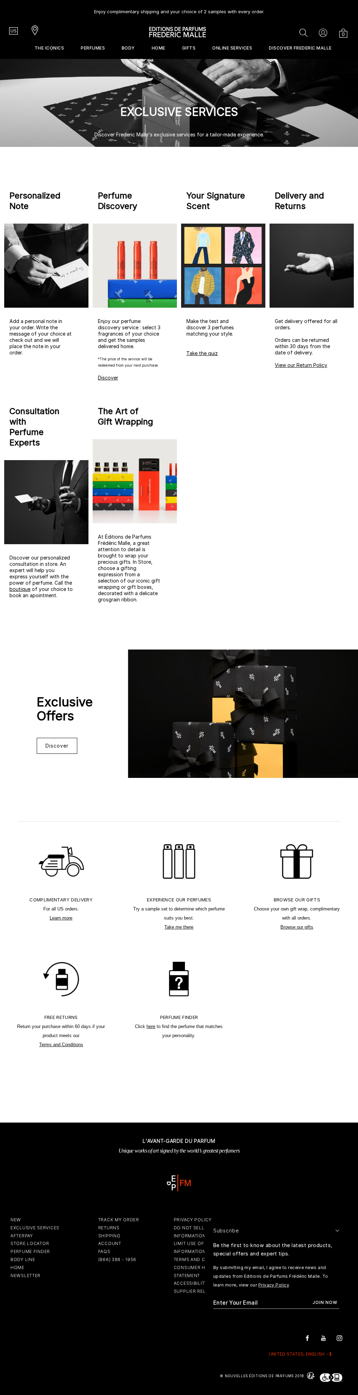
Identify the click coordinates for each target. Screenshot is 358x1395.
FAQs (104, 1251)
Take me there (178, 927)
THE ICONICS (49, 48)
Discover (108, 378)
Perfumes (93, 48)
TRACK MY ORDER (118, 1219)
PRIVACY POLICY (193, 1219)
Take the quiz (202, 353)
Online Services (232, 48)
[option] (179, 9)
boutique (19, 589)
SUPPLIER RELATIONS (198, 1291)
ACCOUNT (109, 1243)
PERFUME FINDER (30, 1251)
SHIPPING (109, 1235)
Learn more (61, 918)
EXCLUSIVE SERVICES (34, 1227)
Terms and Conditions (61, 1044)
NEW (15, 1219)
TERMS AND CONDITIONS (202, 1259)
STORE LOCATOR (29, 1243)
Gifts (188, 48)
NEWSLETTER (25, 1275)
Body (128, 48)
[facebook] (307, 1337)
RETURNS (109, 1227)
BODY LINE (22, 1259)
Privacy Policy (273, 1285)
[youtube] (323, 1337)
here (150, 1026)
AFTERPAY (21, 1235)
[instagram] (339, 1337)
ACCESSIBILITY (191, 1283)
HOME (17, 1267)
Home (158, 48)
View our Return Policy (301, 365)
